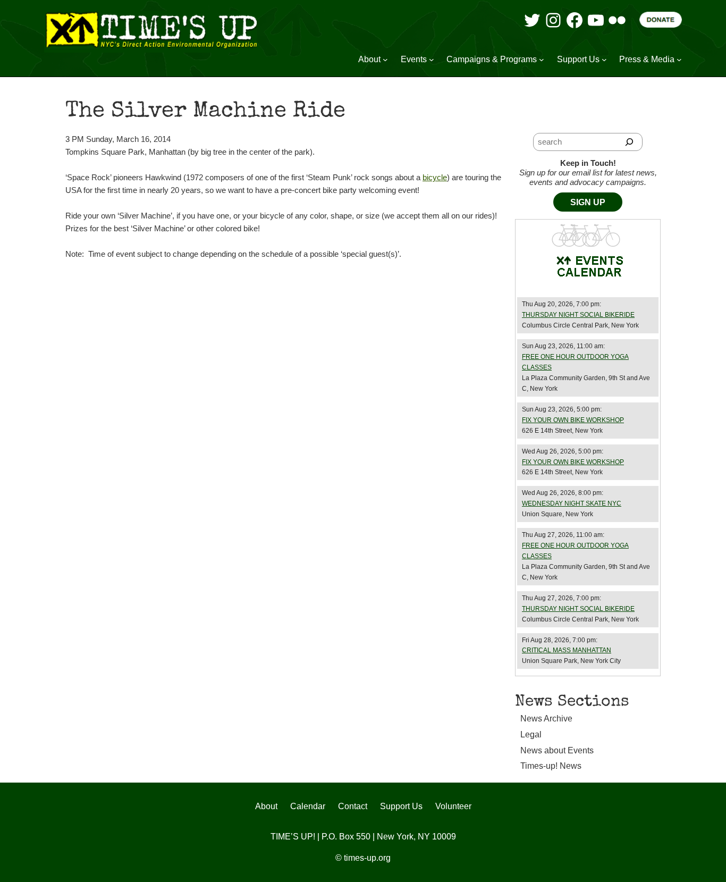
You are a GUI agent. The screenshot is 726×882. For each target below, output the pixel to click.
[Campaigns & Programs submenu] (541, 59)
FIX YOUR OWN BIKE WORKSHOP (573, 420)
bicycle (435, 177)
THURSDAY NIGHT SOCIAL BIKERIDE (578, 314)
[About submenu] (385, 59)
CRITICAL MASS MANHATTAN (566, 650)
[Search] (629, 142)
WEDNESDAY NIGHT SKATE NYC (571, 503)
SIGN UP (587, 202)
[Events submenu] (431, 59)
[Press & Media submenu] (679, 59)
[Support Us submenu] (604, 59)
